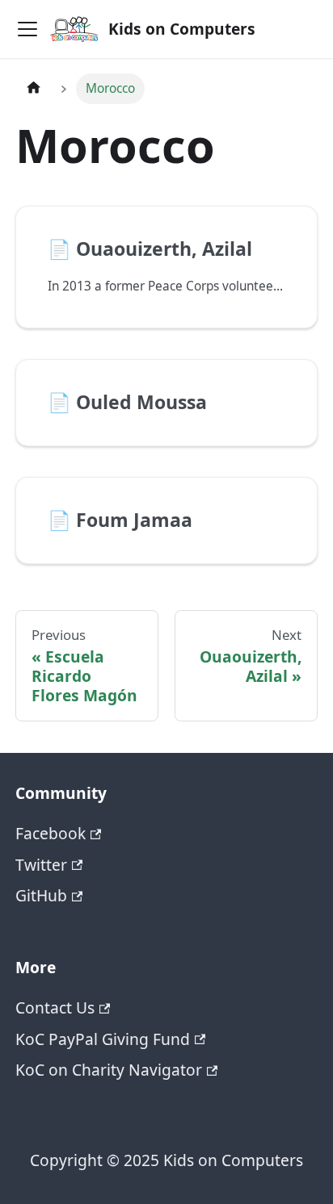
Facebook (50, 833)
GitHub (41, 895)
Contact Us (55, 1007)
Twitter (41, 865)
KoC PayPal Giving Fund (102, 1039)
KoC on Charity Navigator (108, 1070)
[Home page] (34, 88)
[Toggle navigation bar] (27, 29)
